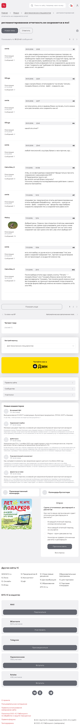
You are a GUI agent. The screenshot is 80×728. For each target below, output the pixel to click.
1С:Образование (47, 583)
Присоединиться (40, 648)
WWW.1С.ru (6, 574)
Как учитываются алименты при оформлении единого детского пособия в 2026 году (34, 461)
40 (20, 39)
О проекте (5, 700)
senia (7, 49)
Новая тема (10, 31)
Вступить (40, 665)
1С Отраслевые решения (46, 575)
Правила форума (8, 719)
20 (18, 39)
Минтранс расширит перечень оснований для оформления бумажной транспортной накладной (38, 428)
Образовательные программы (67, 575)
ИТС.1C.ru (44, 587)
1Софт (23, 581)
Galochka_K (10, 167)
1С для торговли (66, 580)
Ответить (26, 31)
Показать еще (31, 307)
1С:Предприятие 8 (29, 574)
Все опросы (59, 553)
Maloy (7, 218)
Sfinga (7, 78)
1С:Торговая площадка (64, 584)
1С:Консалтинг (27, 578)
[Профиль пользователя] (13, 225)
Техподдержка (7, 723)
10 (16, 39)
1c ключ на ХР (10, 314)
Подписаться (40, 612)
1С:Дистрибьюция (48, 580)
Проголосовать (60, 546)
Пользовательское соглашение (14, 704)
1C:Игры (4, 585)
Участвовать (40, 630)
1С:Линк (4, 578)
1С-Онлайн (6, 581)
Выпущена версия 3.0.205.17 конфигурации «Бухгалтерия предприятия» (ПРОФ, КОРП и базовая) (38, 415)
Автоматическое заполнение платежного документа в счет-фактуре (62, 314)
